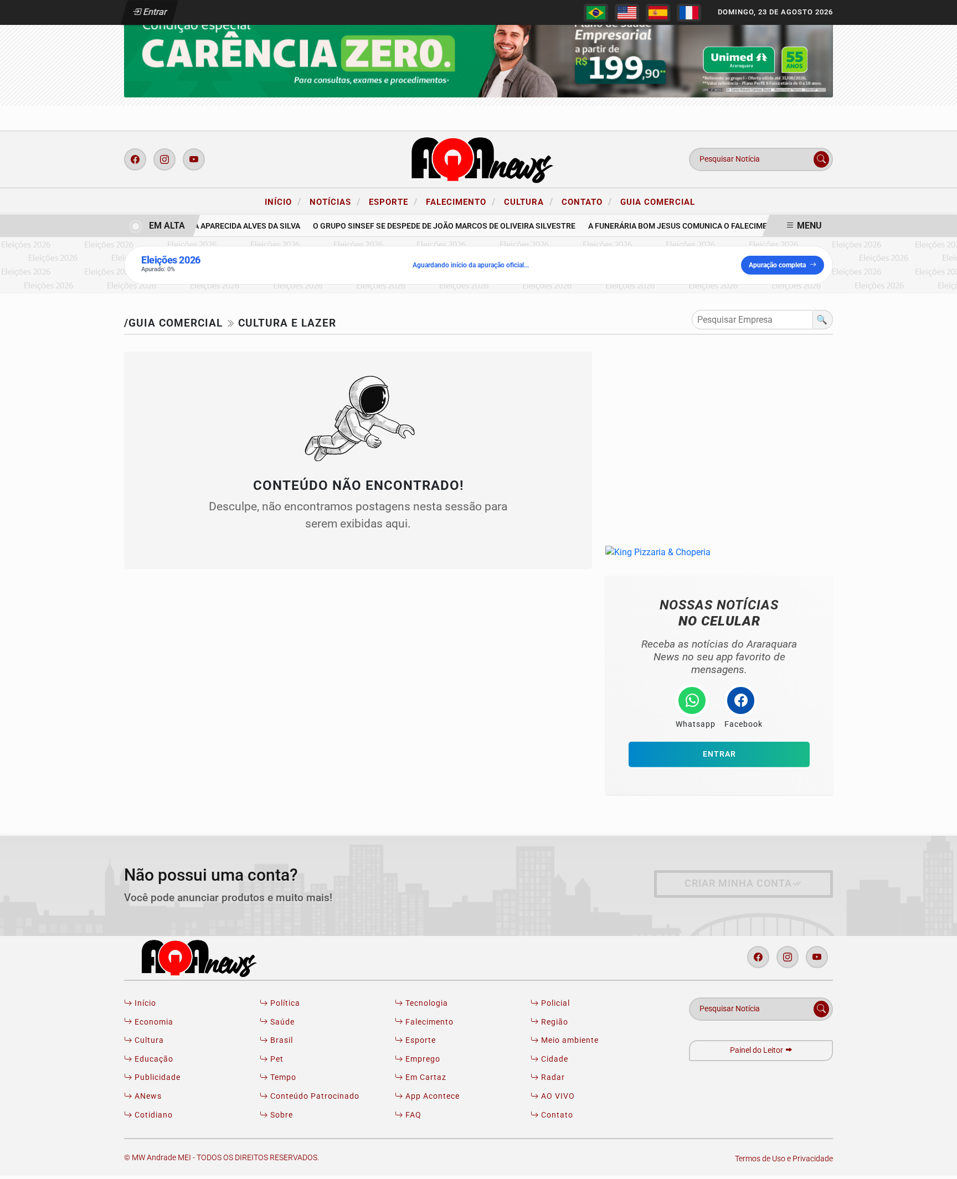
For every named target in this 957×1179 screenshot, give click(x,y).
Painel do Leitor (757, 1050)
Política (284, 1003)
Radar (552, 1077)
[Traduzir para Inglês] (627, 13)
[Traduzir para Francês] (689, 13)
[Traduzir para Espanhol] (658, 13)
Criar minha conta (738, 883)
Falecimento (461, 201)
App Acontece (431, 1096)
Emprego (421, 1059)
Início (283, 201)
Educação (152, 1059)
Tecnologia (425, 1003)
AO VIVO (557, 1096)
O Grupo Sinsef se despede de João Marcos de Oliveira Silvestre (434, 226)
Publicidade (156, 1077)
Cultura (528, 201)
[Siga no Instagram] (164, 159)
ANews (147, 1096)
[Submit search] (821, 159)
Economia (152, 1022)
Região (553, 1022)
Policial (554, 1003)
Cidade (553, 1059)
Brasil (280, 1040)
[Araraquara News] (478, 158)
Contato (587, 201)
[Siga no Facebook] (135, 159)
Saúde (281, 1022)
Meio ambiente (569, 1040)
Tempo (282, 1077)
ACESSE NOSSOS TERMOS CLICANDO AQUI (229, 1165)
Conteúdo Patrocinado (313, 1096)
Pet (276, 1059)
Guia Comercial (657, 202)
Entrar (154, 12)
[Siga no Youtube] (194, 159)
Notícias (335, 201)
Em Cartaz (424, 1077)
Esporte (393, 201)
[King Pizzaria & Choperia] (478, 49)
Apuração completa (777, 265)
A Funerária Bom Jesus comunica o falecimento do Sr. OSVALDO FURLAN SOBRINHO (743, 226)
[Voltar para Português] (596, 13)
